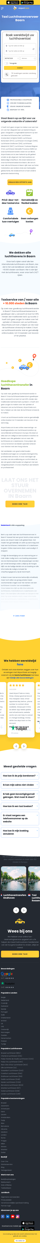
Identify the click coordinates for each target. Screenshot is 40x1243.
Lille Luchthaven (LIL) (9, 1067)
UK (2, 1023)
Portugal (4, 1012)
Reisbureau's (5, 1182)
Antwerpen (5, 1109)
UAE (2, 1026)
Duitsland (4, 1006)
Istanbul (4, 1149)
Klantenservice (6, 1164)
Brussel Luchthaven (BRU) (11, 1053)
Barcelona (5, 1126)
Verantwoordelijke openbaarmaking (15, 1203)
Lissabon (4, 1132)
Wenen (3, 1146)
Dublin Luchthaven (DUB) (10, 1079)
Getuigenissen (6, 1170)
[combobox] (20, 46)
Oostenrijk (5, 1029)
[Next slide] (24, 746)
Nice (2, 1123)
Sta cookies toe (20, 1240)
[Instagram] (17, 1216)
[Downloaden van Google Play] (27, 2)
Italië (3, 1015)
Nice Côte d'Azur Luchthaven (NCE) (14, 1065)
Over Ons (4, 1161)
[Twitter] (7, 1216)
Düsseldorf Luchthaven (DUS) (12, 1070)
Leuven (3, 1114)
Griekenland (5, 1018)
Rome (3, 1138)
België (3, 997)
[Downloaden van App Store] (13, 2)
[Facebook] (2, 1216)
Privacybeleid (6, 1200)
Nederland (5, 525)
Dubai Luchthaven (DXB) (10, 1091)
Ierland (3, 1021)
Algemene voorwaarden (10, 1197)
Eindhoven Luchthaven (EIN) (11, 1076)
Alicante (4, 1129)
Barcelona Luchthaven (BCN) (12, 1085)
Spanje (3, 1009)
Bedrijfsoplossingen (8, 1179)
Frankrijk (4, 1003)
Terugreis (13, 63)
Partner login (6, 1206)
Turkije (3, 1044)
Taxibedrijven (6, 1188)
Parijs (3, 1120)
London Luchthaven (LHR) (10, 1094)
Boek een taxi (20, 504)
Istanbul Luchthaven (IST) (10, 1088)
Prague (3, 1141)
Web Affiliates (6, 1185)
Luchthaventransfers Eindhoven (14, 896)
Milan (3, 1144)
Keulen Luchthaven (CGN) (11, 1082)
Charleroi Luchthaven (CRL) (11, 1056)
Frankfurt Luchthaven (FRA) (11, 1073)
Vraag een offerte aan (20, 182)
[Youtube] (12, 1216)
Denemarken (6, 1038)
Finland (3, 1041)
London (4, 1135)
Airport (23, 8)
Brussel (3, 1103)
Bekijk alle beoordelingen (22, 678)
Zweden (4, 1035)
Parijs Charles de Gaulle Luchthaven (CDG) (17, 1059)
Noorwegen (5, 1032)
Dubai (3, 1152)
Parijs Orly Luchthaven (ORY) (12, 1062)
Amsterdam (5, 1117)
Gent (3, 1111)
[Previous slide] (16, 746)
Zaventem (5, 1106)
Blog (2, 1167)
